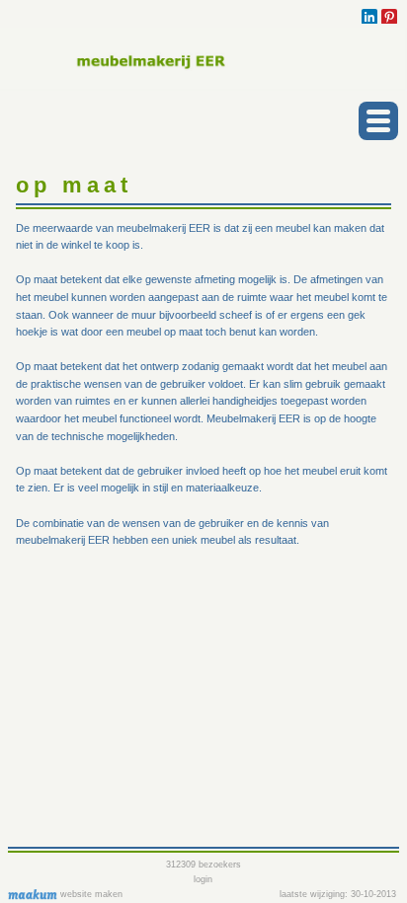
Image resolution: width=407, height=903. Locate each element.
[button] (378, 121)
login (203, 879)
